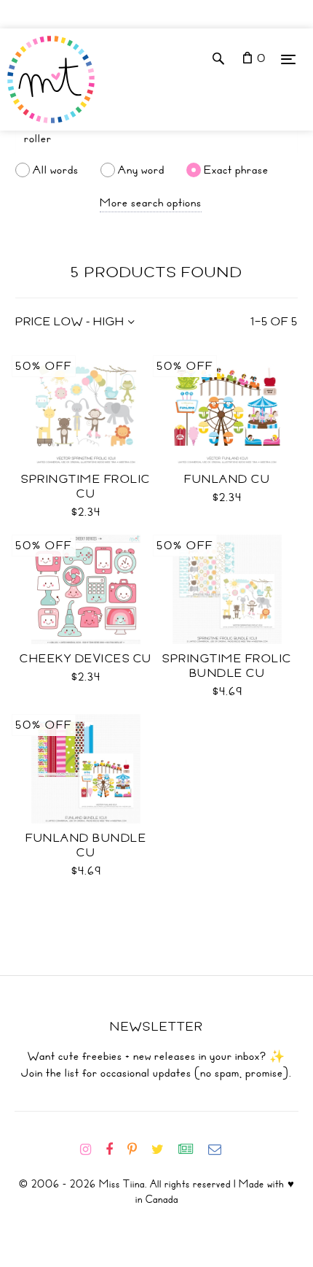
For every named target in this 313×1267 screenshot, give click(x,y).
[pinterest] (137, 1149)
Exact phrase (236, 170)
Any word (141, 170)
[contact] (220, 1149)
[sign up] (191, 1149)
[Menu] (288, 59)
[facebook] (115, 1149)
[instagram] (91, 1149)
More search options (151, 203)
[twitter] (163, 1149)
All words (56, 170)
